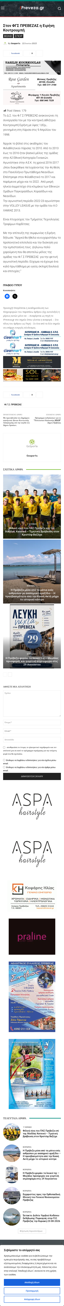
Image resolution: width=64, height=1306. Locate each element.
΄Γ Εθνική (32, 524)
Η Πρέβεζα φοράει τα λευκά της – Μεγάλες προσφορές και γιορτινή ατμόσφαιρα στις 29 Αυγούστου (32, 661)
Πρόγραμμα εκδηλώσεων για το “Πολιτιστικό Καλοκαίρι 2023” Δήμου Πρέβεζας (47, 420)
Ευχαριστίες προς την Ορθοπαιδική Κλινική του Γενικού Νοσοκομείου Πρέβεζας (41, 1197)
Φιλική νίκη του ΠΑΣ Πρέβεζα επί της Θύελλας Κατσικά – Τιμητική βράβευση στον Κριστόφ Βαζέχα (32, 531)
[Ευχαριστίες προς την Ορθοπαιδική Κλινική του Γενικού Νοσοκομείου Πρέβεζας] (12, 1196)
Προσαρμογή (32, 1291)
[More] (39, 53)
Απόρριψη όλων (32, 1299)
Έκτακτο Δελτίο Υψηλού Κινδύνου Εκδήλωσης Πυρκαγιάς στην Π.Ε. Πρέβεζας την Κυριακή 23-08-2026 (41, 1218)
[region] (32, 1275)
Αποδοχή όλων (32, 1282)
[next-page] (10, 674)
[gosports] (5, 43)
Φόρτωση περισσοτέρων (31, 1231)
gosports (15, 43)
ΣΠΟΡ (18, 36)
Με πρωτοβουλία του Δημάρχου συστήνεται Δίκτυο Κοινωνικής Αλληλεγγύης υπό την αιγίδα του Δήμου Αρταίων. (16, 421)
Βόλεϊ (8, 36)
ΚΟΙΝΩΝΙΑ (32, 586)
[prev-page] (5, 674)
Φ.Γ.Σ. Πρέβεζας (13, 404)
